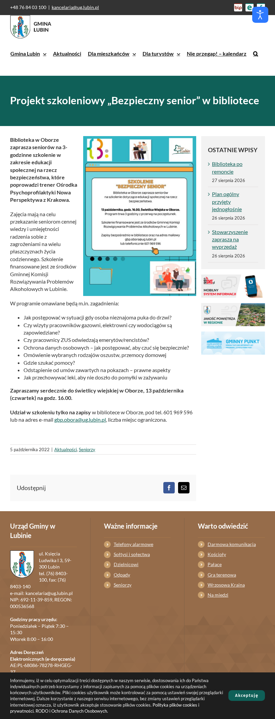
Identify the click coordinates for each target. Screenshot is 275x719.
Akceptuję (246, 695)
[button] (255, 54)
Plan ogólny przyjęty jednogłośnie (227, 201)
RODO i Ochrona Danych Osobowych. (72, 711)
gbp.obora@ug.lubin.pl (80, 419)
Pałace (215, 564)
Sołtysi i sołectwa (132, 554)
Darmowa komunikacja (232, 544)
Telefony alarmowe (133, 544)
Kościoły (217, 554)
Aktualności (65, 449)
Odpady (122, 575)
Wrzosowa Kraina (226, 585)
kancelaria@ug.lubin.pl (75, 7)
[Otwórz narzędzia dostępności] (260, 15)
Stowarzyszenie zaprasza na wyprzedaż (230, 239)
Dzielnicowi (126, 564)
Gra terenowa (222, 575)
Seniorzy (87, 449)
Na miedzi (218, 595)
